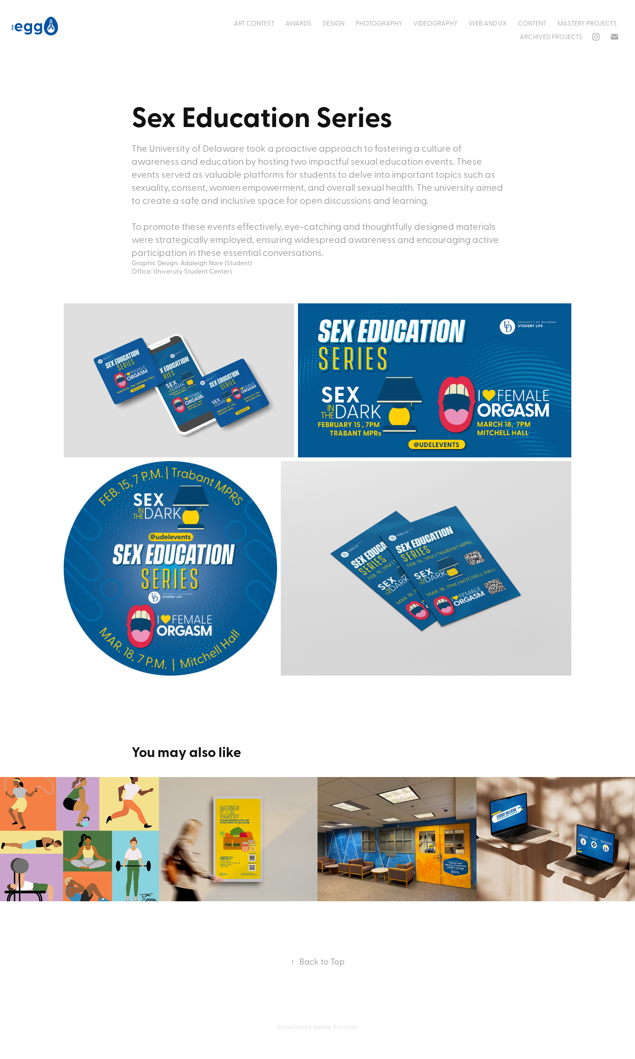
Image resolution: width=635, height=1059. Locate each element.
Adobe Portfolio (335, 1027)
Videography (435, 23)
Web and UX (488, 23)
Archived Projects (551, 36)
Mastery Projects (587, 23)
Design (333, 23)
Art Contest (254, 23)
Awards (298, 23)
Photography (379, 23)
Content (532, 23)
